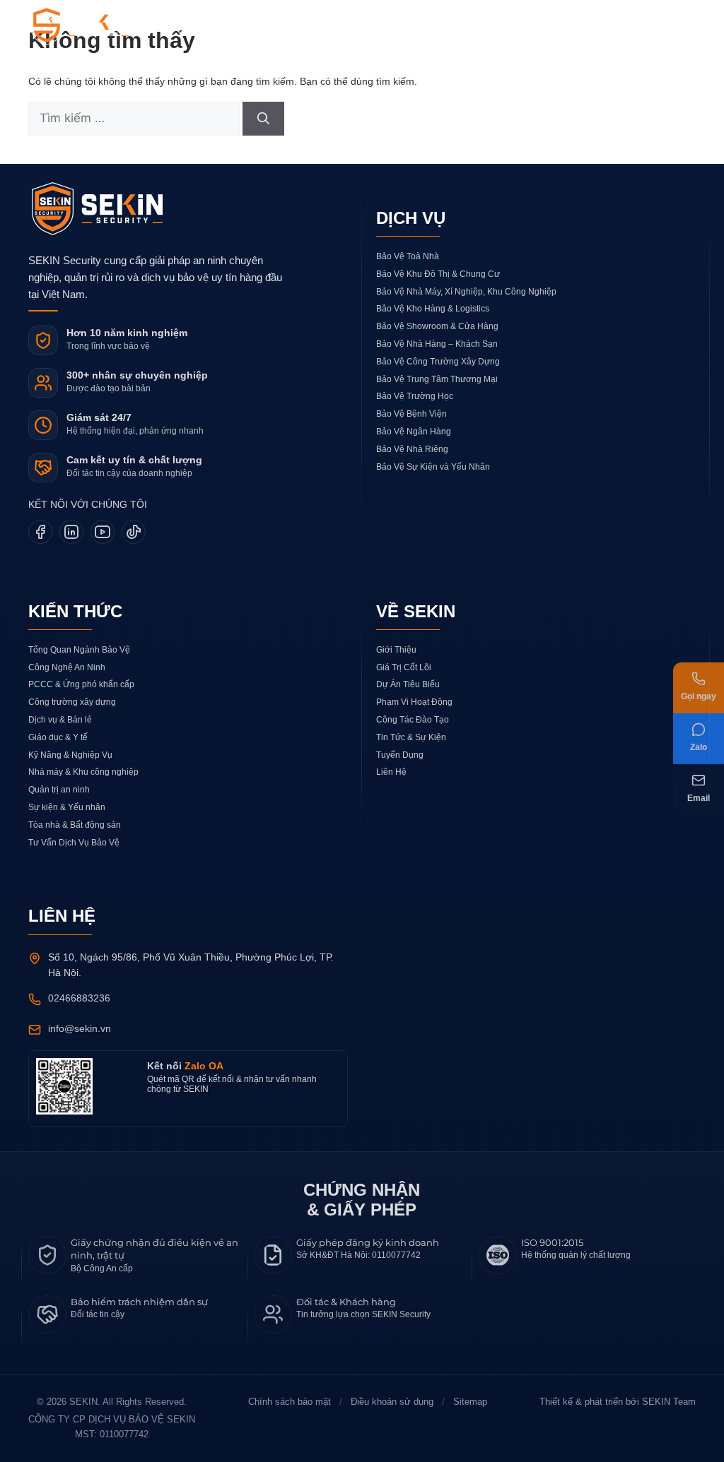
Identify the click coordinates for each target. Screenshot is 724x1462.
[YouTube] (102, 532)
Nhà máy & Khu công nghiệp (83, 772)
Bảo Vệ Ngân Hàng (413, 431)
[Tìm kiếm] (263, 119)
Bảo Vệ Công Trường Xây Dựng (438, 362)
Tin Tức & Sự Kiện (411, 737)
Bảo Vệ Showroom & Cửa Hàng (437, 326)
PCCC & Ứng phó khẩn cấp (81, 684)
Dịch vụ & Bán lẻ (60, 720)
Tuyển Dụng (400, 755)
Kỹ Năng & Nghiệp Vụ (70, 755)
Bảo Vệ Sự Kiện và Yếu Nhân (433, 467)
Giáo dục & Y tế (58, 737)
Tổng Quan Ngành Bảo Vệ (79, 650)
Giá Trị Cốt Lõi (403, 667)
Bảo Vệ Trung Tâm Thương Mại (437, 379)
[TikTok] (134, 532)
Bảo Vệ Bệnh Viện (411, 414)
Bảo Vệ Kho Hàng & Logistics (432, 309)
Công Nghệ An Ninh (66, 667)
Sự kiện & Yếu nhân (66, 807)
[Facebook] (40, 532)
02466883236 (79, 998)
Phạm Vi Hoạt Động (414, 702)
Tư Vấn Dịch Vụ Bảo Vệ (73, 843)
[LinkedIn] (71, 532)
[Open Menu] (679, 28)
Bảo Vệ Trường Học (414, 396)
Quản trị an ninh (59, 790)
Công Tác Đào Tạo (412, 720)
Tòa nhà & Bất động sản (74, 825)
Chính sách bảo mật (289, 1401)
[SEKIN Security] (97, 26)
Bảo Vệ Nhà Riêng (412, 449)
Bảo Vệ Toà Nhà (407, 256)
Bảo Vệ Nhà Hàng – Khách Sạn (437, 344)
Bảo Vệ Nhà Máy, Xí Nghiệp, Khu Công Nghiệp (466, 292)
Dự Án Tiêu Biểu (408, 684)
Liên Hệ (391, 772)
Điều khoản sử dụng (392, 1401)
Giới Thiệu (396, 650)
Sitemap (470, 1401)
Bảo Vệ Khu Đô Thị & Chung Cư (438, 274)
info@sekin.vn (79, 1028)
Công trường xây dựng (72, 702)
